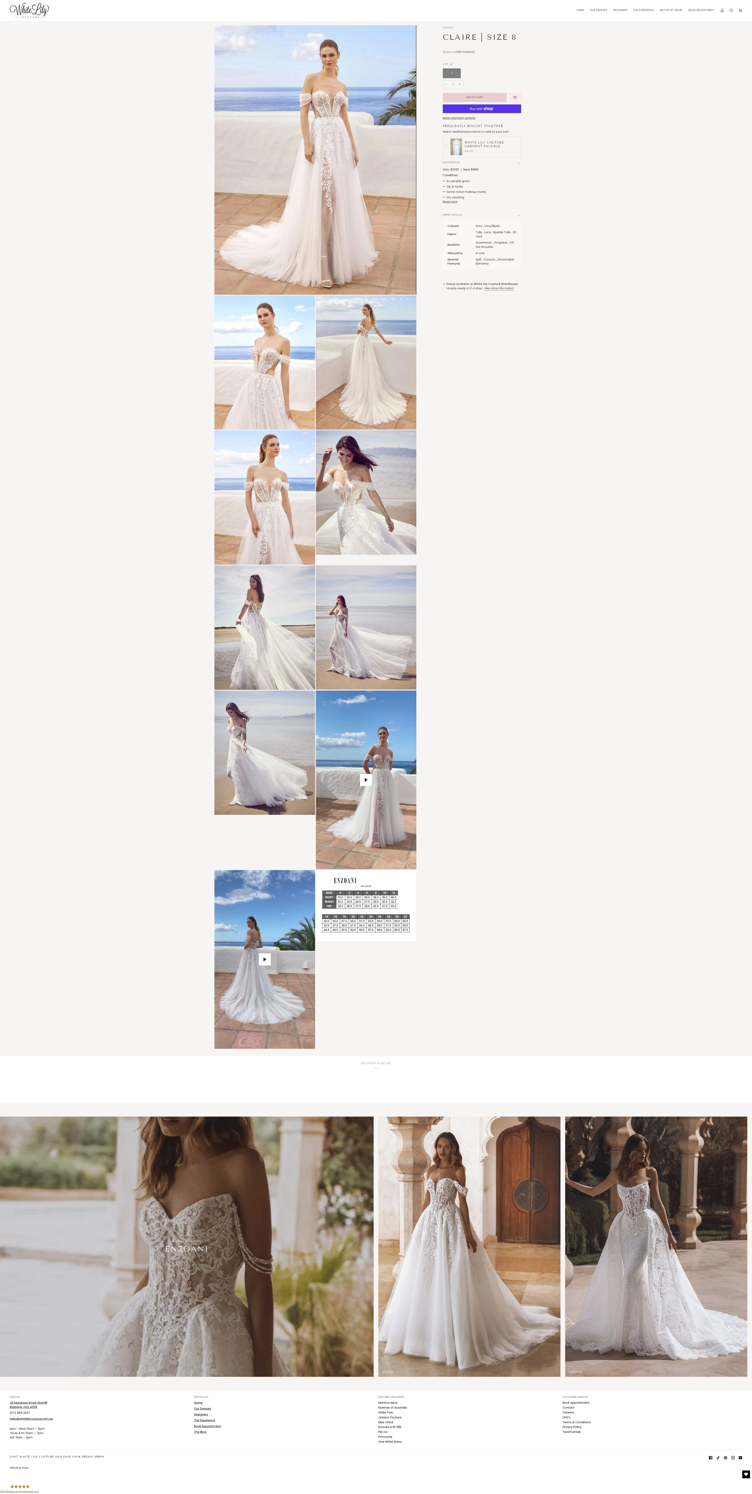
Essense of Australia (392, 1408)
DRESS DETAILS (452, 215)
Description (451, 162)
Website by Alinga (19, 1467)
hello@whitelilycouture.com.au (31, 1419)
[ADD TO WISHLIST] (515, 97)
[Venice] (469, 1247)
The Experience (204, 1420)
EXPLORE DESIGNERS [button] (391, 1397)
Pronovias (385, 1437)
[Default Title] (469, 1247)
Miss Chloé (385, 1422)
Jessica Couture (389, 1417)
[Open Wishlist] (746, 1474)
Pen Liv (383, 1432)
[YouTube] (740, 1458)
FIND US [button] (15, 1397)
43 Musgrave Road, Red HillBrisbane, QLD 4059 (28, 1405)
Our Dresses (202, 1409)
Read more (450, 202)
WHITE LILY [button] (201, 1397)
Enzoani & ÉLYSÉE (389, 1427)
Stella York (385, 1412)
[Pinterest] (725, 1458)
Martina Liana (387, 1403)
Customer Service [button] (575, 1397)
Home (198, 1403)
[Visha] (656, 1247)
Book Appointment (207, 1426)
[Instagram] (733, 1458)
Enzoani (448, 27)
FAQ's (566, 1417)
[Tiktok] (718, 1458)
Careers (568, 1412)
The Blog (200, 1432)
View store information (499, 288)
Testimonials (572, 1432)
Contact (569, 1408)
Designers (201, 1414)
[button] (598, 10)
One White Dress (390, 1442)
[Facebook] (710, 1458)
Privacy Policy (572, 1427)
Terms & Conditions (577, 1422)
